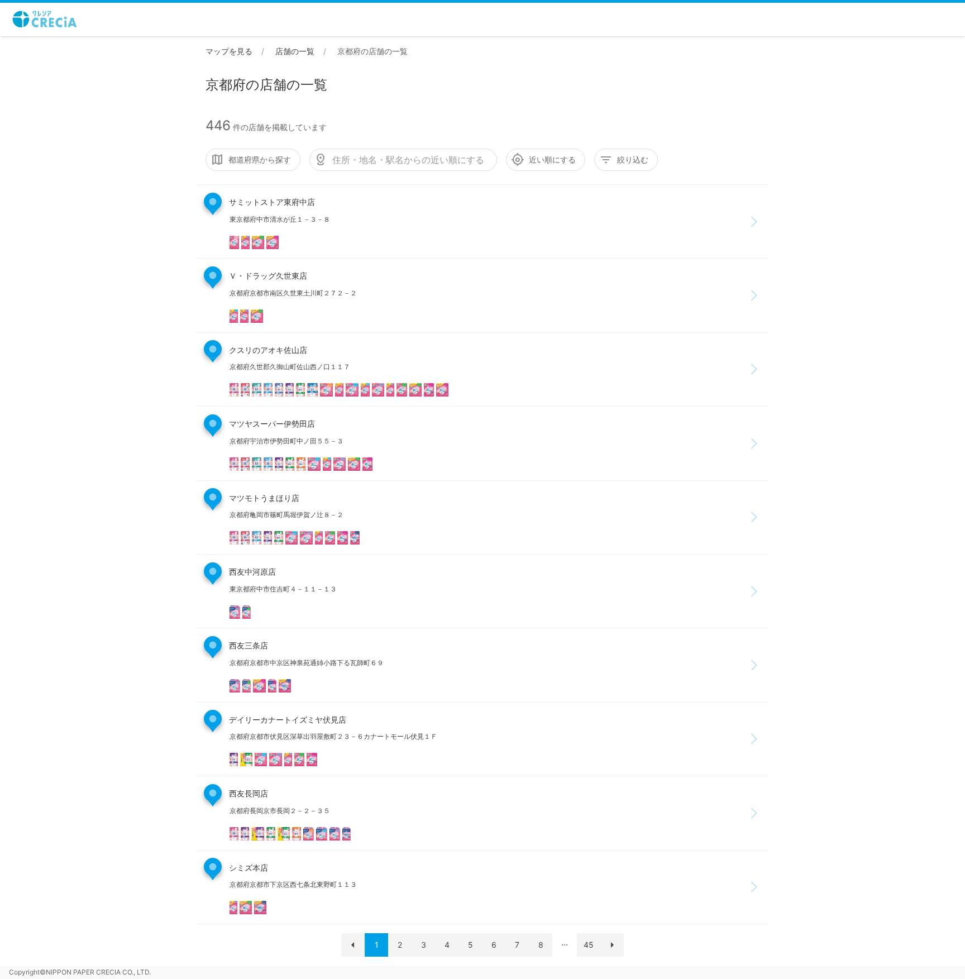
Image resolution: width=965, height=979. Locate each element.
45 (589, 944)
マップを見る (229, 51)
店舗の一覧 (294, 51)
